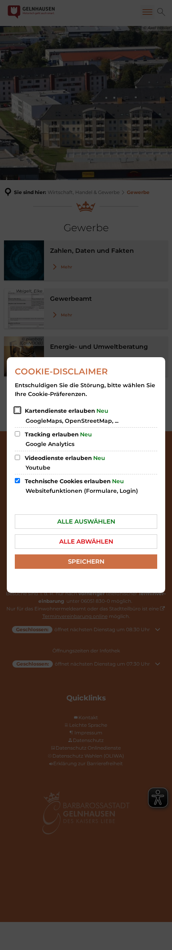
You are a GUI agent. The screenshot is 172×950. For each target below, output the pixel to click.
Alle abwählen (86, 541)
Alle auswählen (86, 521)
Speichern (86, 561)
